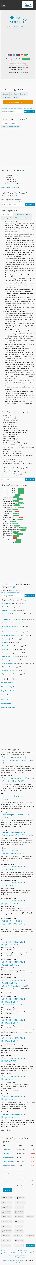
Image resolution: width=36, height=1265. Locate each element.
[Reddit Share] (25, 55)
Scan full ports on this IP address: (11, 476)
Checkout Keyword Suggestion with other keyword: (17, 108)
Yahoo (14, 94)
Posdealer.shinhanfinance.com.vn (12, 626)
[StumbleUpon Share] (22, 55)
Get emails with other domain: (10, 592)
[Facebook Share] (8, 55)
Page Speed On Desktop (22, 214)
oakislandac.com (7, 1185)
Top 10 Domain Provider (11, 126)
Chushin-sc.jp (6, 639)
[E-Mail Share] (27, 55)
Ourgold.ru (5, 660)
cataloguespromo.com (8, 1165)
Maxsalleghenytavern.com (10, 635)
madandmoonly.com (8, 1161)
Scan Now (30, 204)
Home (9, 26)
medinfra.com (6, 1153)
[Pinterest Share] (19, 55)
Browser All (7, 1190)
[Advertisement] (18, 41)
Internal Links (7, 214)
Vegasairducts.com (8, 656)
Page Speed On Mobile (10, 218)
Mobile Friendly (25, 218)
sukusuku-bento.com (8, 1157)
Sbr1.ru (4, 607)
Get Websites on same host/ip (10, 201)
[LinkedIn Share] (17, 55)
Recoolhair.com (7, 623)
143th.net (5, 1181)
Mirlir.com (5, 667)
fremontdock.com (7, 1169)
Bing (6, 94)
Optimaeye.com (7, 674)
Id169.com (5, 642)
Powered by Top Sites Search (12, 1260)
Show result (30, 111)
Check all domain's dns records (9, 187)
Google (23, 94)
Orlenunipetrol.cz (7, 653)
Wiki (16, 97)
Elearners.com (6, 610)
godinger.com (6, 1149)
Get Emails (30, 596)
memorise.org (6, 1177)
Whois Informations (9, 123)
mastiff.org (5, 1173)
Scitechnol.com (6, 603)
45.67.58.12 (16, 175)
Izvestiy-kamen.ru (18, 26)
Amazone (7, 97)
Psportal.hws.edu (7, 646)
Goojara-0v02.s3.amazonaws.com (13, 614)
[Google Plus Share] (11, 55)
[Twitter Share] (14, 55)
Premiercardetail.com (9, 632)
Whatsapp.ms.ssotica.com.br (11, 663)
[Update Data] (26, 119)
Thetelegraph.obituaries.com (11, 619)
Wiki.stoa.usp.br (7, 649)
